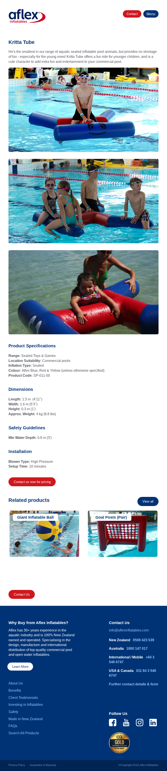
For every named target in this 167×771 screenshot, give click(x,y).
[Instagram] (139, 722)
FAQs (12, 726)
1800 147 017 (137, 648)
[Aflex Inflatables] (27, 16)
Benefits (14, 690)
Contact (132, 14)
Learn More (20, 666)
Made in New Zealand (25, 719)
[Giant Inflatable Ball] (44, 534)
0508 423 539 (143, 640)
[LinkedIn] (153, 722)
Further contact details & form (133, 684)
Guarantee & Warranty (43, 765)
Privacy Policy (16, 765)
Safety (13, 712)
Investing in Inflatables (25, 704)
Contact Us (22, 594)
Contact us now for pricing (32, 482)
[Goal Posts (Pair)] (122, 534)
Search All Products (23, 733)
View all (147, 501)
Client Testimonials (23, 697)
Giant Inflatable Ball (35, 517)
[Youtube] (126, 722)
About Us (15, 683)
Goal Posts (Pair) (111, 517)
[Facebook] (112, 722)
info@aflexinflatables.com (129, 630)
